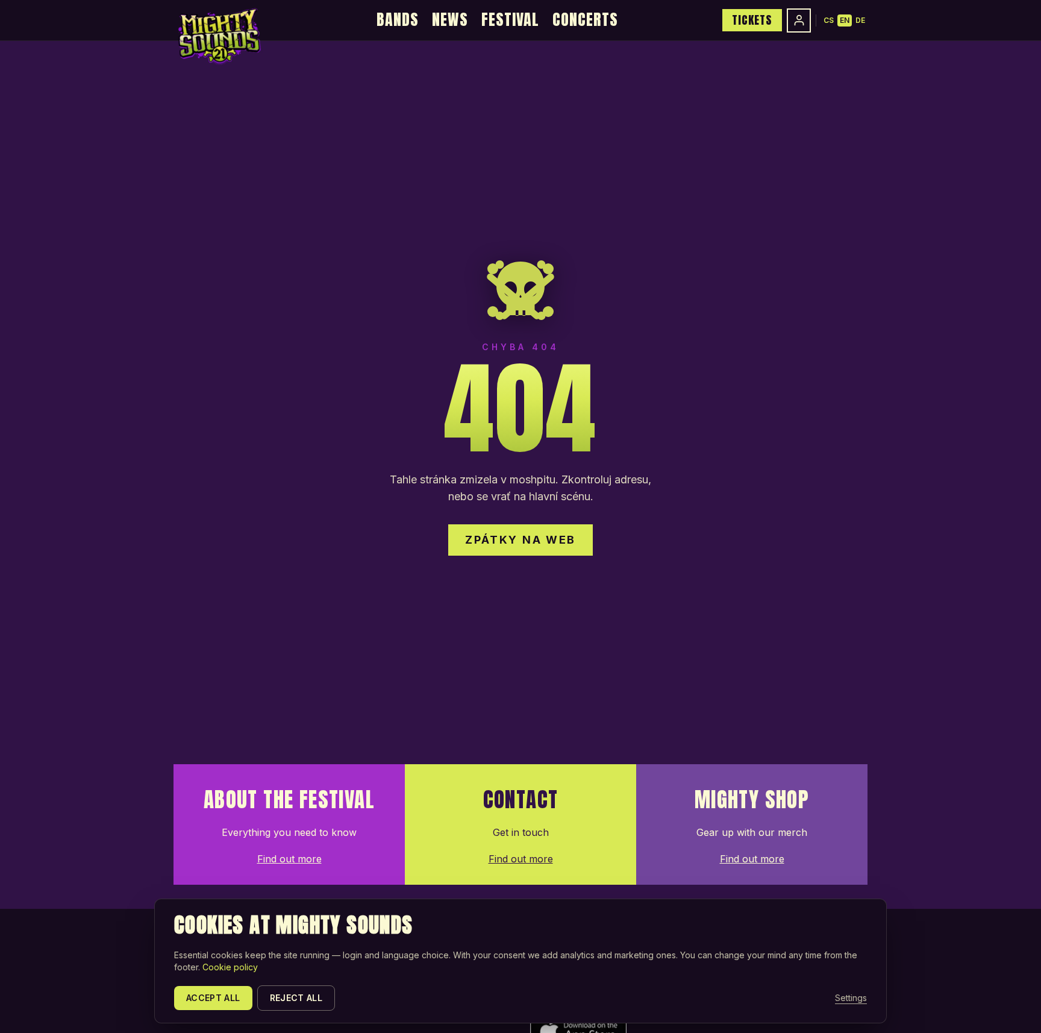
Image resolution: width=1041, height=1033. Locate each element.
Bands (398, 19)
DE (860, 20)
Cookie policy (230, 967)
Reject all (296, 998)
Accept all (213, 998)
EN (844, 20)
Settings (851, 998)
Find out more (289, 859)
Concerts (585, 19)
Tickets (752, 19)
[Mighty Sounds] (218, 36)
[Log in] (799, 20)
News (450, 19)
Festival (510, 19)
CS (829, 20)
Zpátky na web (520, 539)
